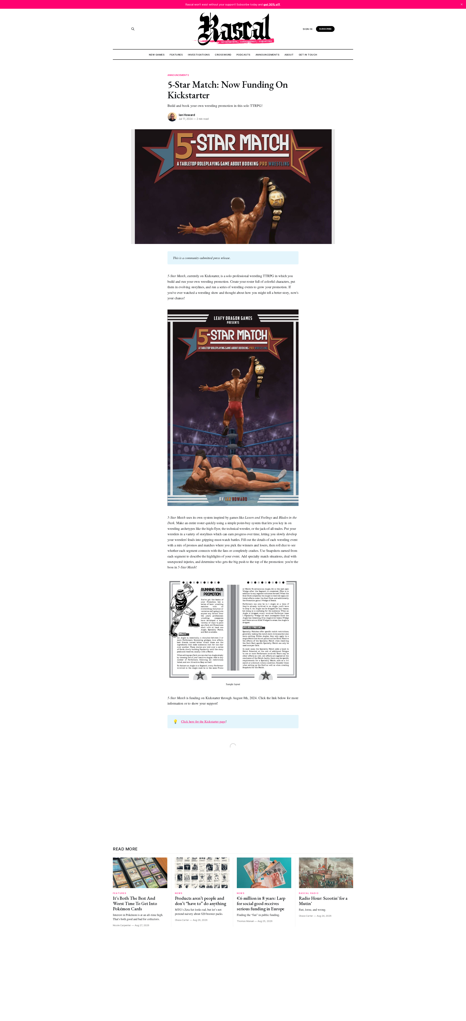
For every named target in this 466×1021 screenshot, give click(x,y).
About (289, 54)
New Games (157, 54)
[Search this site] (133, 29)
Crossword (223, 54)
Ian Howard (187, 115)
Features (176, 54)
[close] (462, 4)
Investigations (199, 54)
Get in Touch (308, 54)
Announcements (268, 54)
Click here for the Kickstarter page (203, 721)
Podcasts (243, 54)
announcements (178, 75)
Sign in (308, 28)
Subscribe (325, 28)
